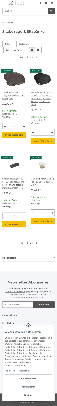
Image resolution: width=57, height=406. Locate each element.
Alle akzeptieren (28, 378)
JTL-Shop (33, 402)
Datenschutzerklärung (16, 291)
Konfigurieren (28, 386)
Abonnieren (44, 304)
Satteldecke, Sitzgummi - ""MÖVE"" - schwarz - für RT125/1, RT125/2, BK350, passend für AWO (42, 98)
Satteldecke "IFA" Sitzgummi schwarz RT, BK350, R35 (13, 95)
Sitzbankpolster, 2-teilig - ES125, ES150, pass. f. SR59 (42, 181)
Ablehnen (28, 395)
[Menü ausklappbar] (3, 2)
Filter (9, 44)
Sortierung (24, 44)
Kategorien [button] (9, 257)
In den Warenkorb (14, 134)
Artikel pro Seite (14, 50)
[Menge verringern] (4, 126)
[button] (40, 3)
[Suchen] (51, 11)
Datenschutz (24, 370)
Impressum (10, 370)
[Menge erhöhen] (24, 126)
